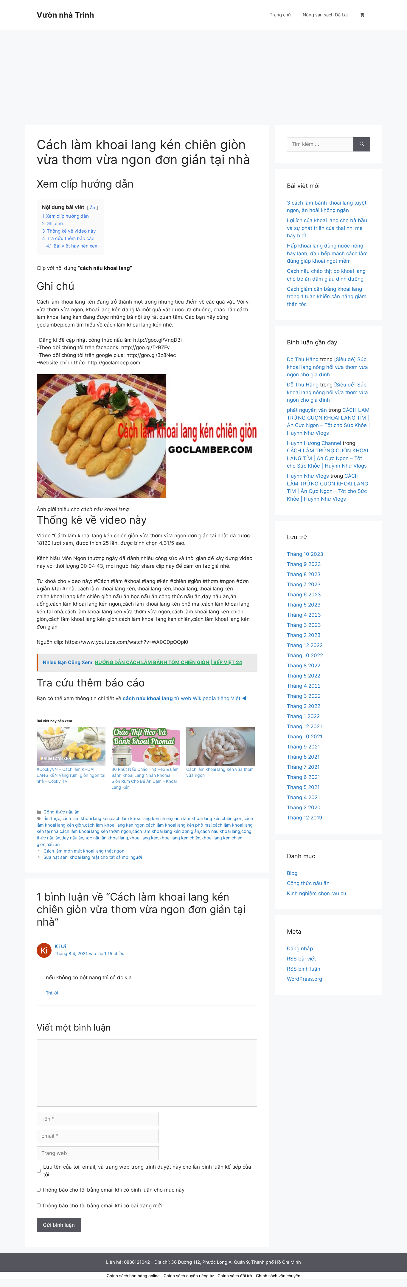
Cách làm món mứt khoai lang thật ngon (84, 850)
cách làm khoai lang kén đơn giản (165, 831)
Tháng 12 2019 (304, 818)
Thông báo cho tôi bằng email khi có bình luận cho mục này (113, 1190)
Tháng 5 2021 (303, 787)
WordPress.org (304, 979)
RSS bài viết (301, 959)
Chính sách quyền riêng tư (189, 1275)
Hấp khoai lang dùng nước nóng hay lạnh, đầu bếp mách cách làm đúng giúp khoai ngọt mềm (327, 253)
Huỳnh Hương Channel (314, 443)
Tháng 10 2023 (305, 554)
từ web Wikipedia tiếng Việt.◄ (185, 698)
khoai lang (118, 837)
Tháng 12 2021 (304, 726)
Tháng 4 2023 (304, 615)
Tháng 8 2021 (303, 757)
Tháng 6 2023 (304, 595)
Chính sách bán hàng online (133, 1275)
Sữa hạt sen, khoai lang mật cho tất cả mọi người (93, 857)
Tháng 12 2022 (305, 645)
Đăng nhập (300, 949)
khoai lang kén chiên (179, 837)
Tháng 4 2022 (304, 686)
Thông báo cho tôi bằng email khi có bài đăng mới (102, 1206)
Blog (292, 873)
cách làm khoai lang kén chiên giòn (207, 818)
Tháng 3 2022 (304, 696)
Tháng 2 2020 (304, 807)
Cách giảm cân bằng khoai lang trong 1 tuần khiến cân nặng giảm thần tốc (326, 296)
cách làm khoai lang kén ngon (115, 824)
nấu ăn (53, 844)
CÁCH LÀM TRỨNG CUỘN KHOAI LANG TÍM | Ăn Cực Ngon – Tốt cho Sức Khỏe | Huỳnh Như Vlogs (327, 458)
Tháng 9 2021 (303, 747)
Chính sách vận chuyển (278, 1275)
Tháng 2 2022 (303, 706)
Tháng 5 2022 (303, 676)
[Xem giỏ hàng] (362, 15)
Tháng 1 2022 (303, 716)
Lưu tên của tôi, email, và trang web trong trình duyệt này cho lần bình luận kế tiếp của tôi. (147, 1171)
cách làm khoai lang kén (85, 818)
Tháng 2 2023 (304, 635)
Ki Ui (60, 946)
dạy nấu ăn (72, 837)
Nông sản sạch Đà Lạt (325, 15)
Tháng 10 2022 (305, 655)
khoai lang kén (143, 837)
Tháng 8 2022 (303, 666)
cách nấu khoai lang (220, 831)
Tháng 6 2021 (303, 777)
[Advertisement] (203, 74)
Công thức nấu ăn (61, 811)
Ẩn (92, 207)
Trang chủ (280, 15)
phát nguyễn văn (307, 410)
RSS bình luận (303, 969)
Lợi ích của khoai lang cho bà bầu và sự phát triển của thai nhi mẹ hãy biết (327, 228)
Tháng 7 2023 (304, 584)
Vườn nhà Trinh (65, 14)
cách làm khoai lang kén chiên (141, 818)
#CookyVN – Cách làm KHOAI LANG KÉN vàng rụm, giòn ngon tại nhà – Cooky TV (71, 775)
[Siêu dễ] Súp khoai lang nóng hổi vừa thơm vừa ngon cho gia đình (327, 367)
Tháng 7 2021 (303, 767)
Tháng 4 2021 (303, 797)
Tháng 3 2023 (304, 625)
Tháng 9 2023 (304, 564)
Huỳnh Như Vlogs (308, 476)
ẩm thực (52, 818)
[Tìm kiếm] (361, 144)
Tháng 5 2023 (304, 605)
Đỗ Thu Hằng (303, 359)
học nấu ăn (95, 837)
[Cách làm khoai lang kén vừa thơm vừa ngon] (220, 746)
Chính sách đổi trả (235, 1275)
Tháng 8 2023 (304, 574)
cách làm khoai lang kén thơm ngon (95, 831)
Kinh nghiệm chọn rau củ (316, 893)
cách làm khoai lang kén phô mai (179, 824)
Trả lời (52, 992)
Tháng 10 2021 (304, 737)
